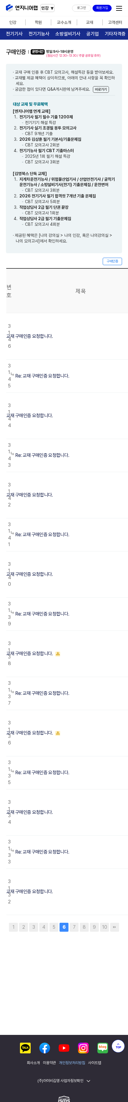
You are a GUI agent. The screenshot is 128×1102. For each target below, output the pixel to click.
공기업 (92, 34)
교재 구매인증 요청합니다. (29, 336)
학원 (38, 22)
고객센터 (115, 22)
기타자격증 (115, 34)
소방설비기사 (67, 34)
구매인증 (112, 261)
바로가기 (101, 89)
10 (104, 927)
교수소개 (64, 22)
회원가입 (102, 8)
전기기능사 (39, 34)
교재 (89, 22)
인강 (12, 22)
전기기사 (14, 34)
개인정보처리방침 (72, 1063)
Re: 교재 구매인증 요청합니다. (41, 376)
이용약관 (49, 1063)
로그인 (81, 8)
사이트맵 (94, 1063)
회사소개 (33, 1063)
